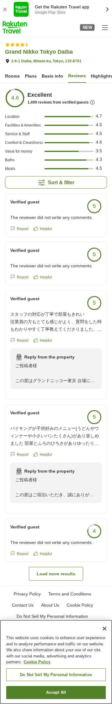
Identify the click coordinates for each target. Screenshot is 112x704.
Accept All (56, 692)
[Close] (104, 628)
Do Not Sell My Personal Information (56, 674)
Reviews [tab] (77, 75)
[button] (14, 27)
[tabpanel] (56, 334)
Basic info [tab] (52, 76)
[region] (56, 662)
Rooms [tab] (12, 76)
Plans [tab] (31, 76)
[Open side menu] (105, 27)
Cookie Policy (37, 662)
